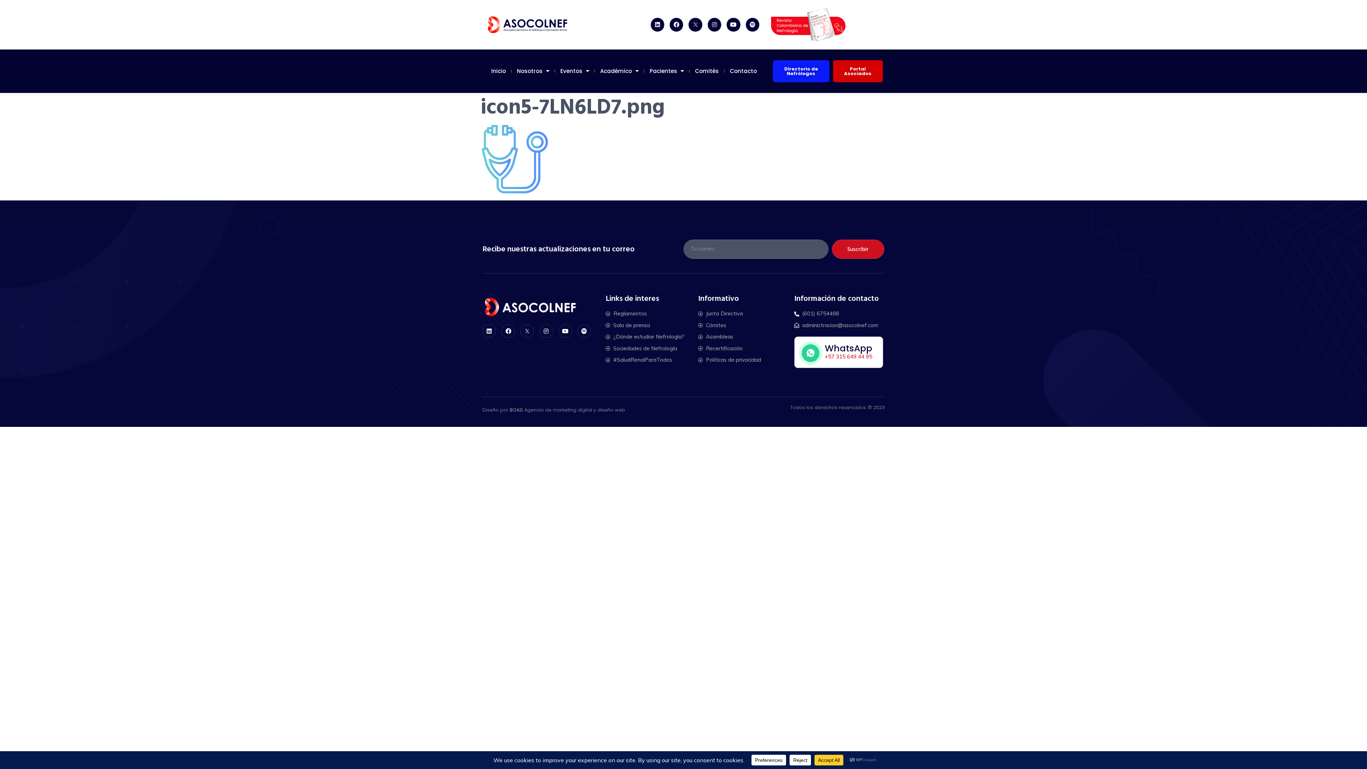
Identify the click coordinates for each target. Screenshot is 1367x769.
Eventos (571, 71)
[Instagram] (714, 24)
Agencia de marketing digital (558, 410)
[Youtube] (733, 24)
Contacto (743, 71)
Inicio (498, 71)
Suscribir (858, 249)
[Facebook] (676, 24)
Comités (707, 71)
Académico (616, 71)
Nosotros (530, 71)
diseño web (611, 410)
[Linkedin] (657, 24)
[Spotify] (752, 24)
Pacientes (663, 71)
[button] (801, 71)
